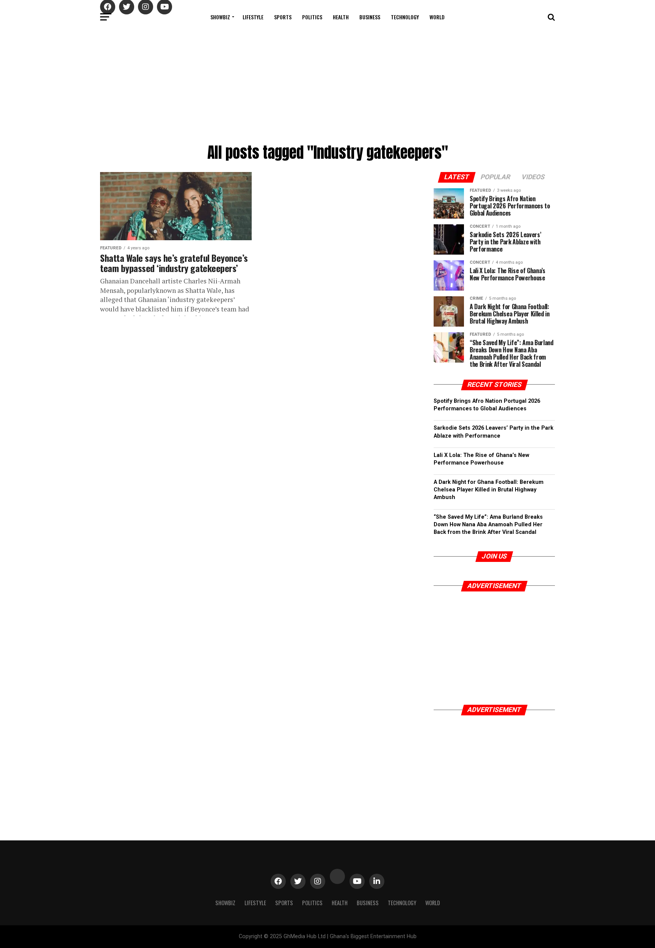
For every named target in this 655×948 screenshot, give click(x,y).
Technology (405, 17)
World (437, 17)
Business (369, 17)
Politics (312, 17)
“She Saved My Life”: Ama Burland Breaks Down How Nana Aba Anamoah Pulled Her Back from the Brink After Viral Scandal (488, 524)
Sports (282, 17)
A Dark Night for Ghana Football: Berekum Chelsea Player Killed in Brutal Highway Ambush (489, 490)
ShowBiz (220, 17)
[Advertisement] (327, 83)
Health (341, 17)
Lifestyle (253, 17)
